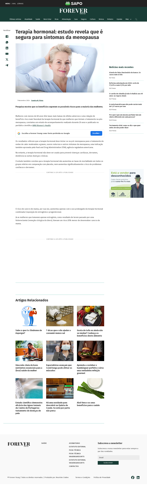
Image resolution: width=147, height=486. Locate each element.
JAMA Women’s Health (41, 125)
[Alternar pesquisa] (136, 19)
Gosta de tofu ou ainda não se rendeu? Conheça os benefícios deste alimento (90, 333)
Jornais (20, 3)
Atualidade (28, 19)
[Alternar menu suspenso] (130, 19)
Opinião (119, 19)
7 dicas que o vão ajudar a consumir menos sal (58, 331)
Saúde (38, 19)
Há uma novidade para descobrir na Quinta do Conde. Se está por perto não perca (58, 406)
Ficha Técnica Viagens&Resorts (76, 455)
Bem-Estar (47, 19)
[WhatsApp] (7, 42)
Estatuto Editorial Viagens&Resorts (77, 461)
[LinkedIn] (7, 48)
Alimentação (66, 19)
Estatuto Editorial (77, 447)
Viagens (84, 19)
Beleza (101, 19)
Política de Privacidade (102, 477)
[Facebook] (7, 36)
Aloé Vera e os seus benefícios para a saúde (88, 404)
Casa (76, 19)
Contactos (74, 466)
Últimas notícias (15, 19)
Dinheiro (110, 19)
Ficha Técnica (75, 450)
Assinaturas (74, 443)
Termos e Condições (82, 477)
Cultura (92, 19)
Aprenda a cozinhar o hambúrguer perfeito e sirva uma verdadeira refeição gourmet (90, 369)
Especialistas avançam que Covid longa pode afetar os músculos (59, 368)
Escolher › (96, 133)
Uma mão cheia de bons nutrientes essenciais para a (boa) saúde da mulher (29, 368)
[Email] (7, 54)
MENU (7, 3)
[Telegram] (7, 65)
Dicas (56, 19)
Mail (14, 3)
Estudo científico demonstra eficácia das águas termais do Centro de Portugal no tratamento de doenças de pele (29, 408)
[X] (7, 59)
